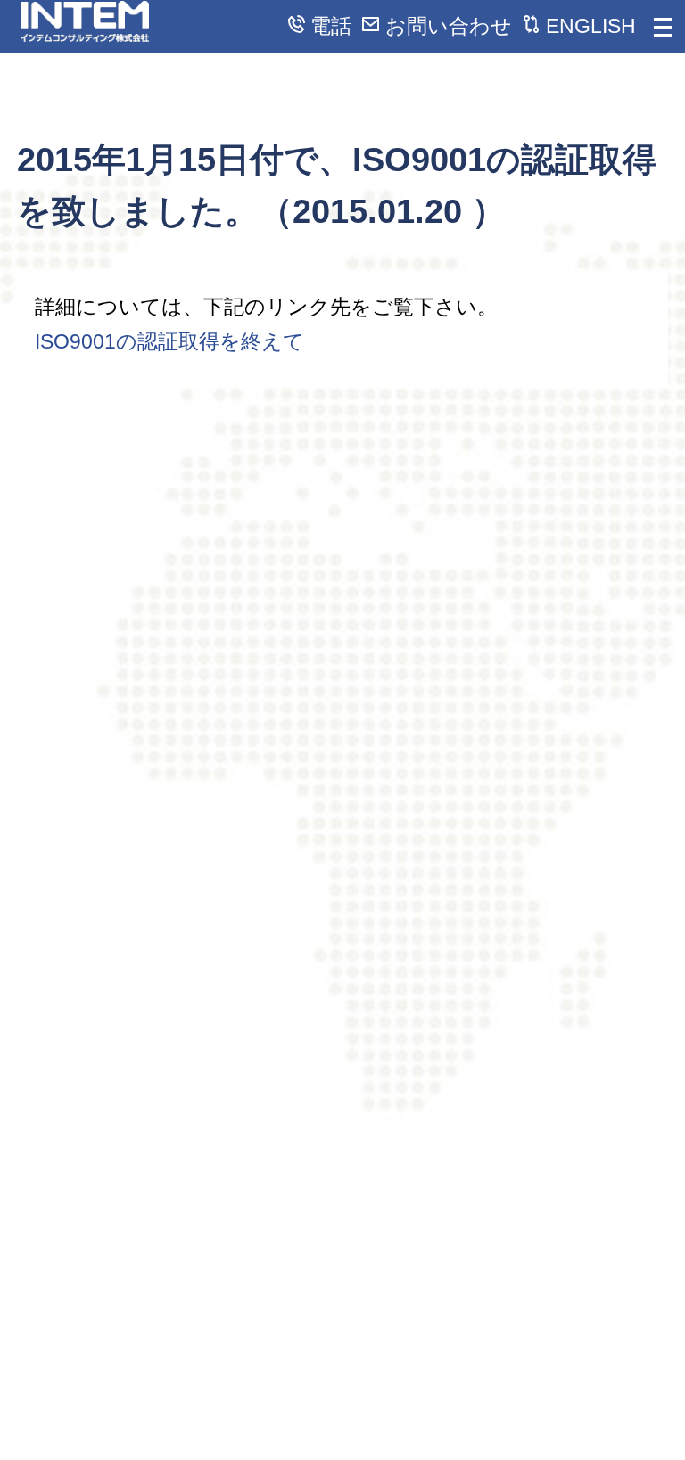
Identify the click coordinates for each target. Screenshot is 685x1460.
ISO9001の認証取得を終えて (169, 341)
